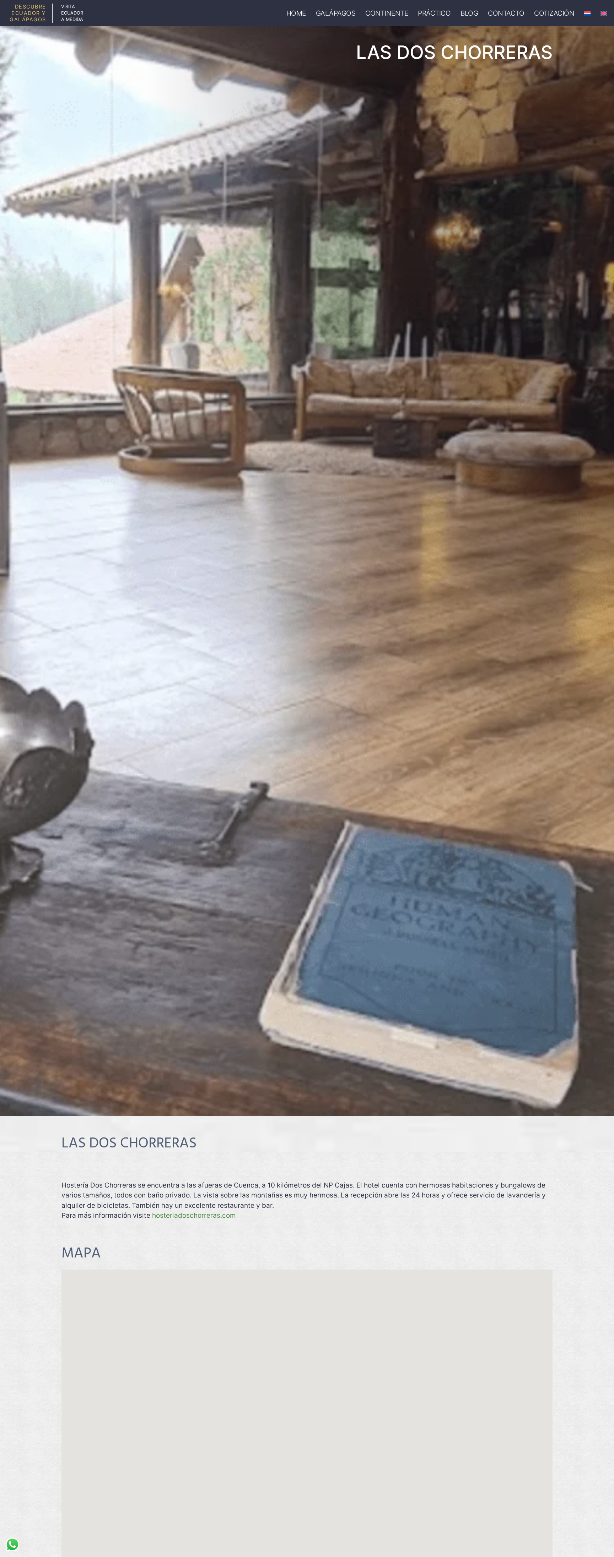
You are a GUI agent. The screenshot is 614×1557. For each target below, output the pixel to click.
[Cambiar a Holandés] (587, 13)
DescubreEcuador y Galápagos (28, 13)
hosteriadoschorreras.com (194, 1215)
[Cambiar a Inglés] (603, 13)
